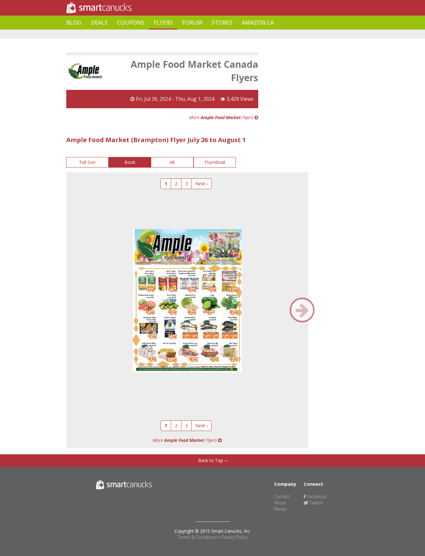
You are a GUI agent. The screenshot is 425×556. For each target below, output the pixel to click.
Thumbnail (214, 162)
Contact (282, 496)
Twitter (315, 503)
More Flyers (222, 117)
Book (129, 162)
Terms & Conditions (197, 537)
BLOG (74, 22)
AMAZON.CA (258, 22)
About (280, 503)
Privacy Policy (234, 537)
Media (280, 509)
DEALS (99, 22)
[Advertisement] (179, 34)
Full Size (87, 162)
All (172, 162)
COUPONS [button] (130, 22)
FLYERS (163, 22)
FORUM (192, 22)
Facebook (316, 496)
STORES (222, 22)
